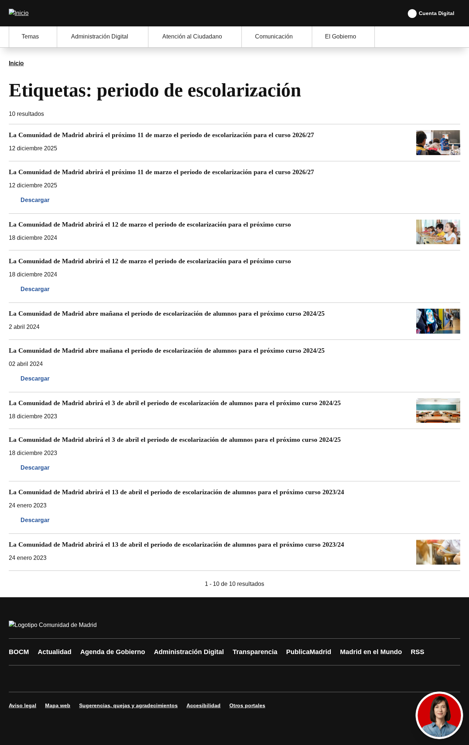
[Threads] (217, 678)
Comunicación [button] (274, 36)
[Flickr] (173, 678)
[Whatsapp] (129, 678)
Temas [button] (30, 36)
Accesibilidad (204, 705)
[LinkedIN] (107, 678)
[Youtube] (85, 678)
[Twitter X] (63, 678)
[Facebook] (19, 678)
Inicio (16, 63)
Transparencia (255, 652)
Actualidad (54, 652)
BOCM (19, 652)
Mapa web (57, 705)
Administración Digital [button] (99, 36)
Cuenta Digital (436, 13)
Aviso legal (22, 705)
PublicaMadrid (308, 652)
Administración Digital (189, 652)
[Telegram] (195, 678)
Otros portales (247, 705)
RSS (417, 652)
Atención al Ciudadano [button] (192, 36)
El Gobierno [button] (340, 36)
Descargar (35, 200)
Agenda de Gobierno (112, 652)
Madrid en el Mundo (371, 652)
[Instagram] (41, 678)
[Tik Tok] (151, 678)
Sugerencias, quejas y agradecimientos (128, 705)
